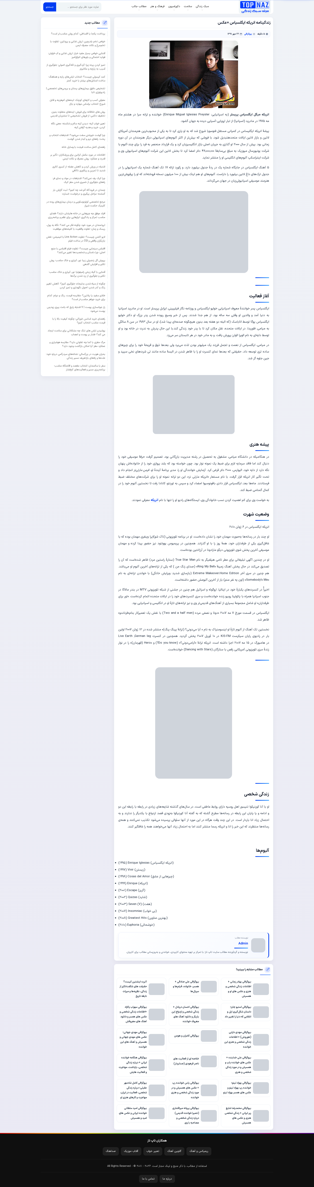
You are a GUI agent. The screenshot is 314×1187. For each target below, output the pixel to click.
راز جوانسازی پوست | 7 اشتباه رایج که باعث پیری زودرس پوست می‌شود (76, 309)
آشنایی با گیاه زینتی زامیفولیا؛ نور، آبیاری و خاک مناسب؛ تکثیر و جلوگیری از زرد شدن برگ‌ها (77, 274)
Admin (243, 943)
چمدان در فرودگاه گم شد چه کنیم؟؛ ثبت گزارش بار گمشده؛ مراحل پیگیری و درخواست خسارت (79, 192)
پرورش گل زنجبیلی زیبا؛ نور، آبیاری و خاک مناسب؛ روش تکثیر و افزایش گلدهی (77, 262)
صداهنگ (111, 1151)
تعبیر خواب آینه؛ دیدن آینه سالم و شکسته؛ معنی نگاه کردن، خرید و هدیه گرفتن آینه (78, 125)
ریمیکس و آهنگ (199, 1151)
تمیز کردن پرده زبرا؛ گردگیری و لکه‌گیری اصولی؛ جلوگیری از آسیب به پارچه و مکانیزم (76, 67)
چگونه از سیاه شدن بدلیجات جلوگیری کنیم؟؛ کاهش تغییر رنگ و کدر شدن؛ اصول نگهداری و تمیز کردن (75, 286)
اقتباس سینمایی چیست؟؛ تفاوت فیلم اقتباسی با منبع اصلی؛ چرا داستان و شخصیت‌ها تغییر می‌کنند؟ (78, 250)
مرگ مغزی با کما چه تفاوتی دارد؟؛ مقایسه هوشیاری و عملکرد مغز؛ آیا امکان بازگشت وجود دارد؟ (77, 344)
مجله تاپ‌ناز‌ (254, 7)
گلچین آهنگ (174, 1151)
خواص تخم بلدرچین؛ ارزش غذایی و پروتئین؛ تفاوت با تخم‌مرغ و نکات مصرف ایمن (77, 43)
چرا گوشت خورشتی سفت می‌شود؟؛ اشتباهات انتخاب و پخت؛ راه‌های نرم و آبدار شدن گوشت (77, 137)
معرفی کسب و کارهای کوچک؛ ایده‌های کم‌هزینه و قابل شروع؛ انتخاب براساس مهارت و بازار (77, 102)
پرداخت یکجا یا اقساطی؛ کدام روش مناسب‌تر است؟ (78, 34)
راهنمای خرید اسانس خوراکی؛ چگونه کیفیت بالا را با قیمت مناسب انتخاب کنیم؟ (78, 321)
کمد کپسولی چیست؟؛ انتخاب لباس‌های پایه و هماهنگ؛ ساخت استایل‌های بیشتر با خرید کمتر (76, 78)
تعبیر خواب (152, 1151)
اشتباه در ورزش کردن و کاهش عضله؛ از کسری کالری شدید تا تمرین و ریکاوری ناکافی (78, 168)
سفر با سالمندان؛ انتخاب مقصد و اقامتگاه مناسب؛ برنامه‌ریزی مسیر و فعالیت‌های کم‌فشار (79, 367)
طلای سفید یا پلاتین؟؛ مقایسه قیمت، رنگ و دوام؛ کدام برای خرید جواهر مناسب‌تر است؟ (76, 297)
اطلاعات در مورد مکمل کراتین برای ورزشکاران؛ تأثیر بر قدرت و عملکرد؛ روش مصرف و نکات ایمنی (77, 157)
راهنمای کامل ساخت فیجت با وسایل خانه (83, 147)
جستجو (50, 7)
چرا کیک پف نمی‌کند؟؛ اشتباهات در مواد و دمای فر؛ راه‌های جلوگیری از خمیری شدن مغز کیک (79, 180)
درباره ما (167, 1179)
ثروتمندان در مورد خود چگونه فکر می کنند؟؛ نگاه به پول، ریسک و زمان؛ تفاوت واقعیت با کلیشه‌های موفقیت (75, 227)
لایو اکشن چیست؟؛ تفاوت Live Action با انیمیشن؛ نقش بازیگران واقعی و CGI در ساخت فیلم (75, 239)
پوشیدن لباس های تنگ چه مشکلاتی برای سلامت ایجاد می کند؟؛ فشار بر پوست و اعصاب (76, 332)
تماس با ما (148, 1179)
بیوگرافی (248, 34)
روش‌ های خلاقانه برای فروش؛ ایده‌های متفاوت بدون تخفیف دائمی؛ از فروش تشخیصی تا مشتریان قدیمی (78, 114)
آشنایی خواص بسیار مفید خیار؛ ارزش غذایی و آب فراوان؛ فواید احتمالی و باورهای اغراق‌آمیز (76, 55)
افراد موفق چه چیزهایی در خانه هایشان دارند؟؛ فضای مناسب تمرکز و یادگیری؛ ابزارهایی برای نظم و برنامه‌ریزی (76, 215)
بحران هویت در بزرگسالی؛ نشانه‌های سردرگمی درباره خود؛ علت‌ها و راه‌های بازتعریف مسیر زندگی (75, 356)
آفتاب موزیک (131, 1151)
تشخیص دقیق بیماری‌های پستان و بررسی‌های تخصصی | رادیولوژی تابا (75, 90)
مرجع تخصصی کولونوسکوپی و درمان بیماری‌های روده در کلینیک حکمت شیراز (76, 203)
